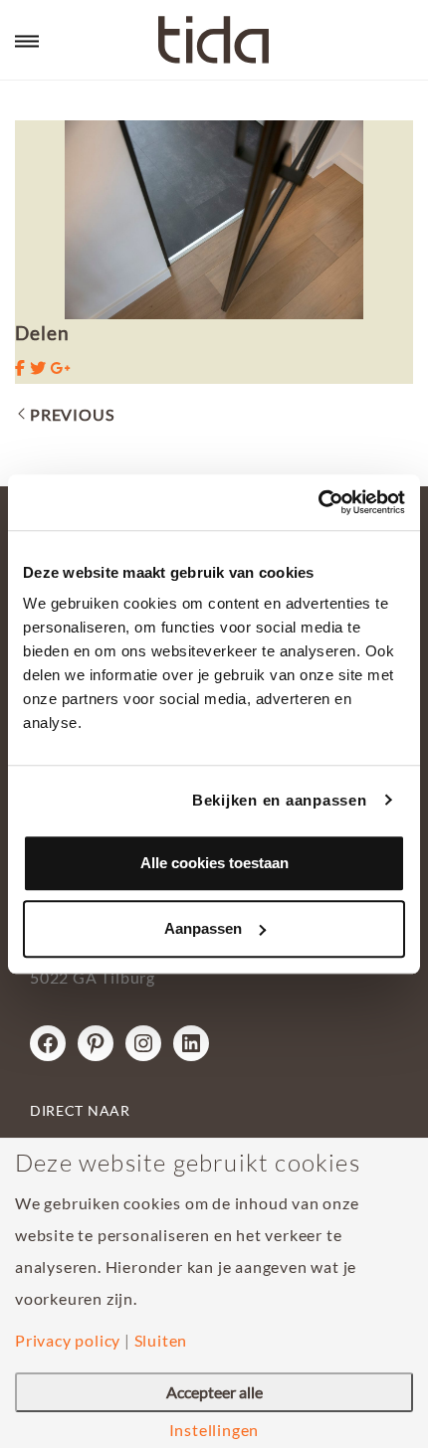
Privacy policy (67, 1341)
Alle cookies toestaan (214, 862)
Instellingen (214, 1430)
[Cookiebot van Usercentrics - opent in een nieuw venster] (318, 502)
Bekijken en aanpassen (279, 800)
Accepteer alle (214, 1391)
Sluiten (161, 1341)
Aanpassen (203, 928)
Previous (71, 414)
